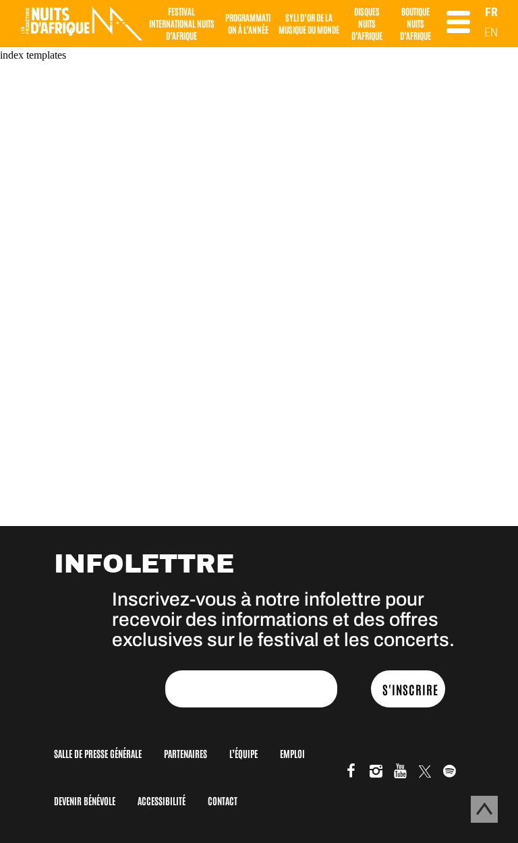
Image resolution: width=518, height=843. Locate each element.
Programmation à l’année (247, 23)
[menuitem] (491, 12)
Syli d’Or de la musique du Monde (309, 23)
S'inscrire (410, 689)
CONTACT (222, 800)
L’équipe (243, 753)
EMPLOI (292, 753)
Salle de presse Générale (98, 753)
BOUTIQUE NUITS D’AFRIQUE (415, 23)
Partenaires (185, 753)
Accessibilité (161, 800)
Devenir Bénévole (84, 800)
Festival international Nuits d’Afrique (181, 23)
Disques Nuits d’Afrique (366, 23)
